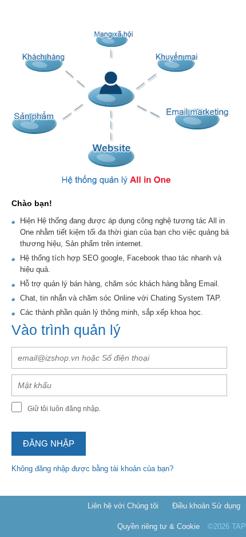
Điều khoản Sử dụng (206, 506)
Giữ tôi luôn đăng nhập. (64, 409)
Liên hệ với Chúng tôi (123, 506)
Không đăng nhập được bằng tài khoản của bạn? (92, 468)
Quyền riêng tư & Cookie (158, 526)
